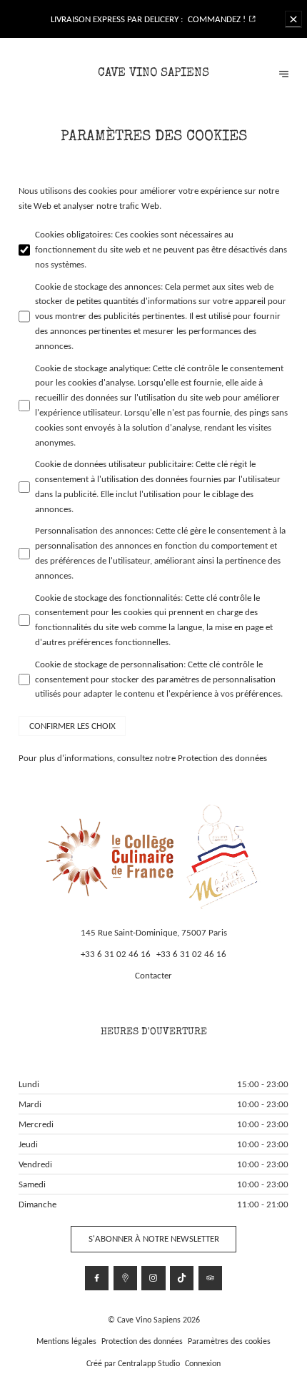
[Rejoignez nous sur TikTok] (181, 1278)
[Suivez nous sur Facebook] (97, 1278)
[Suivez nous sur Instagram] (153, 1278)
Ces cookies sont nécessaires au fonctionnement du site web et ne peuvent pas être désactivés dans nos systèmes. (161, 249)
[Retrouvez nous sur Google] (125, 1278)
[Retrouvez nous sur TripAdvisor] (210, 1278)
